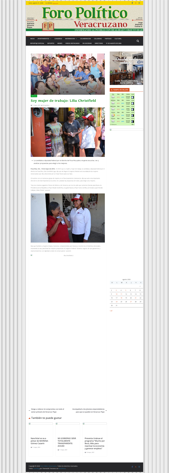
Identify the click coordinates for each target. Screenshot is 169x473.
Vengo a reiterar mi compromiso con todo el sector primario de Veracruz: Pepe (47, 410)
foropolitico (46, 105)
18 (121, 298)
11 (121, 294)
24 (116, 302)
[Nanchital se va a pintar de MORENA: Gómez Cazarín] (41, 424)
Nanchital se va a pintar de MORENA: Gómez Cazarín (39, 441)
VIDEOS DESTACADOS (72, 43)
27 (131, 302)
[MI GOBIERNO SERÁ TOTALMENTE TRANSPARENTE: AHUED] (68, 424)
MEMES (59, 43)
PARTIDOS (108, 39)
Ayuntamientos (43, 39)
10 (116, 294)
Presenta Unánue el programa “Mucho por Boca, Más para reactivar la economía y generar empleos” (95, 443)
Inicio (32, 39)
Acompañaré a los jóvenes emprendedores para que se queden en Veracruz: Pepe (88, 410)
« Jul (111, 311)
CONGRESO (58, 39)
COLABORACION (85, 39)
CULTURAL (118, 39)
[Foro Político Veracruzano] (84, 6)
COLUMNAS (98, 39)
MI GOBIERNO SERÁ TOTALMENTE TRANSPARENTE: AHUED (67, 442)
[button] (50, 38)
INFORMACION (70, 39)
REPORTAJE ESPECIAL (37, 43)
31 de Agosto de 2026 (113, 43)
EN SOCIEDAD (87, 43)
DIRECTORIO (99, 43)
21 (135, 298)
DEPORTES (50, 43)
